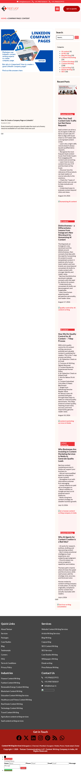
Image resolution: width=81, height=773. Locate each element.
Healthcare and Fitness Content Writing (16, 700)
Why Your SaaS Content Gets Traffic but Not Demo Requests (67, 122)
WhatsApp (8, 770)
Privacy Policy (6, 667)
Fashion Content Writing (10, 683)
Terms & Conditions (8, 663)
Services (4, 633)
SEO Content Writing (50, 646)
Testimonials (6, 650)
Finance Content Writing (10, 678)
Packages (4, 638)
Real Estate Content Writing (12, 704)
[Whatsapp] (62, 738)
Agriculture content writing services (15, 717)
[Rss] (54, 738)
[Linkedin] (33, 738)
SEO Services (47, 650)
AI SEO (64, 53)
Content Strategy (67, 61)
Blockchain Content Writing (11, 691)
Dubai (77, 746)
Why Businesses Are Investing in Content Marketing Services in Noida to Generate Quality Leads (67, 455)
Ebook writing (47, 663)
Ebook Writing (66, 69)
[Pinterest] (47, 738)
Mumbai (43, 746)
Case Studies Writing (50, 655)
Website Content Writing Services (55, 629)
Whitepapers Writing (50, 659)
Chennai (35, 746)
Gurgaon (50, 746)
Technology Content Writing (12, 708)
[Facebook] (19, 738)
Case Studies (6, 642)
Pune (62, 746)
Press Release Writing (50, 667)
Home (3, 18)
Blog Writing (66, 55)
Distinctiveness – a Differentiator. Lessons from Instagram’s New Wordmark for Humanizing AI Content (66, 232)
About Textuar (6, 629)
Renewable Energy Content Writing (15, 687)
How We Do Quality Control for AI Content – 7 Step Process (67, 337)
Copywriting (66, 67)
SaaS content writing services (12, 721)
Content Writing (67, 63)
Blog (3, 646)
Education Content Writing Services (15, 695)
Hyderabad (69, 746)
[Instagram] (40, 738)
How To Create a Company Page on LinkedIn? (17, 120)
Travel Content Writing (10, 712)
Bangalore (27, 746)
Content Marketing (68, 57)
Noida (57, 746)
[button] (57, 8)
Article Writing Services (51, 633)
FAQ (3, 659)
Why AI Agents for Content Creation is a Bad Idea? (67, 539)
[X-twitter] (26, 738)
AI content (65, 51)
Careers (4, 655)
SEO (63, 71)
